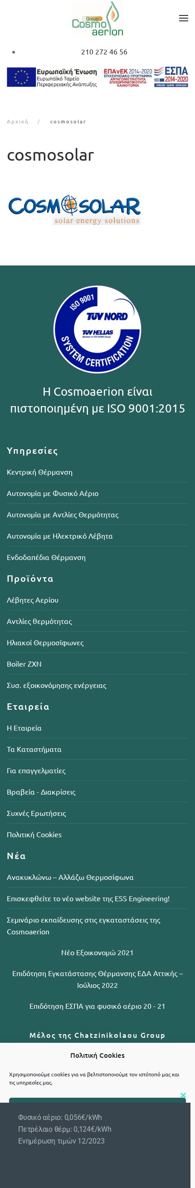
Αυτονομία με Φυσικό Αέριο (52, 492)
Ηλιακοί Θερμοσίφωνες (45, 642)
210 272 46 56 (104, 51)
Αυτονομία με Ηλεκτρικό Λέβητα (60, 535)
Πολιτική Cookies (34, 834)
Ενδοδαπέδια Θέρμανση (46, 556)
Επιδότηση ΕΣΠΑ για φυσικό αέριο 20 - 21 (97, 1005)
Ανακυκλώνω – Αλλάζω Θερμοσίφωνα (70, 876)
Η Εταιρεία (24, 727)
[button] (183, 18)
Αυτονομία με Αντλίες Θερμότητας (62, 514)
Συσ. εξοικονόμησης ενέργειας (56, 684)
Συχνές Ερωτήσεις (36, 812)
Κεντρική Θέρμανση (40, 471)
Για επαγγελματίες (36, 770)
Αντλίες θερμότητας (39, 620)
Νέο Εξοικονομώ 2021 (97, 952)
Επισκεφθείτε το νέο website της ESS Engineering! (88, 898)
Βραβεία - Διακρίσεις (41, 791)
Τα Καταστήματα (34, 748)
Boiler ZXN (24, 663)
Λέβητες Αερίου (32, 599)
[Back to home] (97, 18)
